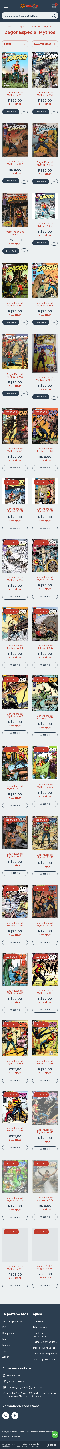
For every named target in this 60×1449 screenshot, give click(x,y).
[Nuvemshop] (12, 1437)
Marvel (6, 1339)
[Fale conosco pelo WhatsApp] (55, 1434)
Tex (4, 1351)
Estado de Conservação (40, 1334)
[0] (53, 7)
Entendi (52, 1445)
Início (11, 26)
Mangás (6, 1345)
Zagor (20, 26)
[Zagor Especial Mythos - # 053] (24, 393)
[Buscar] (53, 15)
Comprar (11, 112)
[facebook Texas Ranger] (14, 1415)
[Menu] (5, 6)
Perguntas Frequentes (45, 1353)
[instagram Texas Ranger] (5, 1415)
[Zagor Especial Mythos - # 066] (24, 322)
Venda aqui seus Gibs (44, 1359)
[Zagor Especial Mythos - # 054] (24, 181)
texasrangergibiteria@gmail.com (24, 1387)
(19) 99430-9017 (15, 1381)
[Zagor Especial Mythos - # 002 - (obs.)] (54, 397)
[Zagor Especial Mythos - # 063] (54, 322)
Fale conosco (40, 1327)
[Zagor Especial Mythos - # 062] (24, 111)
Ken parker (8, 1333)
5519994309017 (15, 1375)
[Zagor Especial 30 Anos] (24, 251)
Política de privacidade (45, 1342)
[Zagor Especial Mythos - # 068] (54, 243)
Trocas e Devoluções (44, 1347)
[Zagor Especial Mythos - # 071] (54, 111)
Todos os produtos (12, 1321)
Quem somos (40, 1321)
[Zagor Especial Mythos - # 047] (54, 181)
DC (4, 1327)
